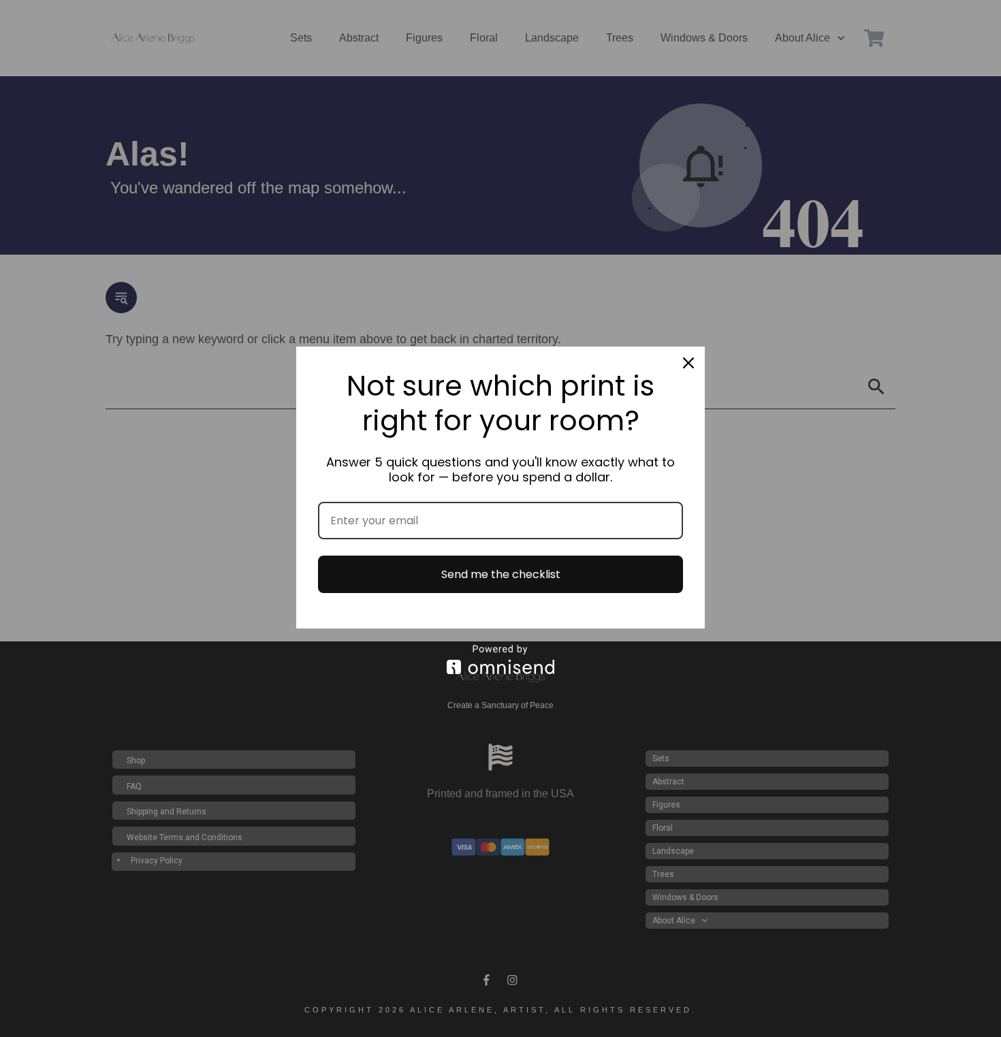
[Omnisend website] (500, 659)
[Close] (688, 363)
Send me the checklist (500, 574)
